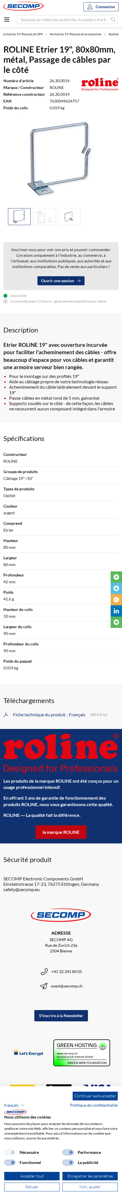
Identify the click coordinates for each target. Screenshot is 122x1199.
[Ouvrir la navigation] (7, 19)
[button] (14, 1105)
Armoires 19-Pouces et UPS (22, 34)
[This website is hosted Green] (81, 1052)
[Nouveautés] (116, 577)
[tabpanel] (61, 160)
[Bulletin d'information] (116, 622)
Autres (114, 34)
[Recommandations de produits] (116, 588)
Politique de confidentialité (94, 1105)
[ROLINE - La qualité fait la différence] (61, 753)
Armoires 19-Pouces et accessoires (75, 34)
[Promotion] (116, 599)
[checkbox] (10, 1152)
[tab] (19, 216)
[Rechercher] (113, 19)
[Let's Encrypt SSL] (28, 1052)
